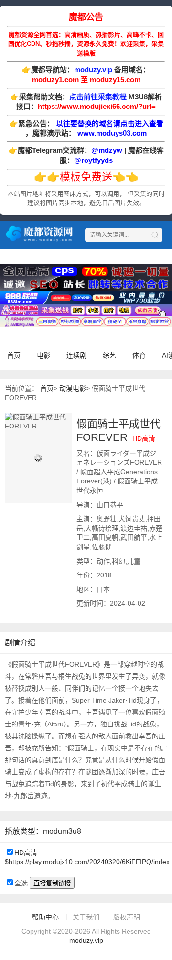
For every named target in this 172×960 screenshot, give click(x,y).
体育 (139, 355)
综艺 (109, 355)
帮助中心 (45, 917)
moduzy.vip (86, 940)
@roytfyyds (93, 160)
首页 (14, 355)
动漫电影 (72, 388)
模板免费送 (86, 177)
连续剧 (76, 355)
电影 (43, 355)
